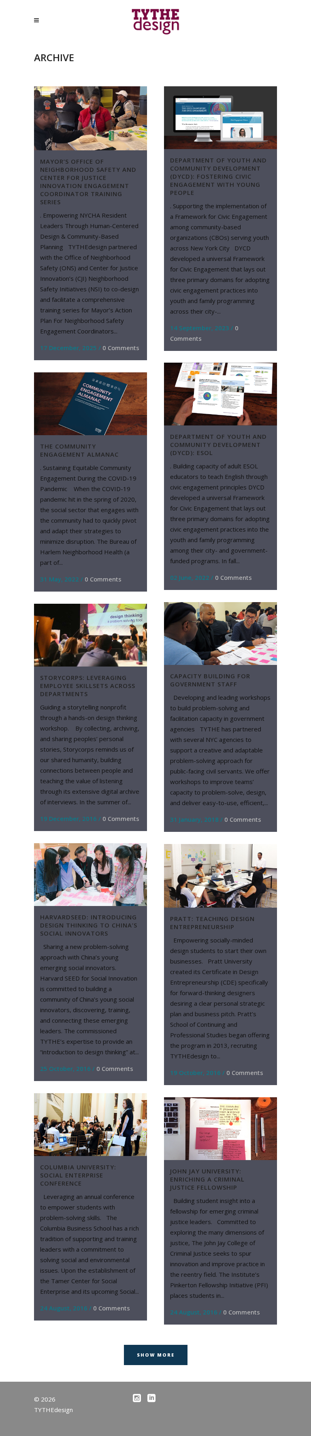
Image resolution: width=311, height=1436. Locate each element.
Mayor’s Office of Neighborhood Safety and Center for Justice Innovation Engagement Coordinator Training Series (88, 181)
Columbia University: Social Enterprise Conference (78, 1175)
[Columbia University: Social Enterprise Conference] (90, 1124)
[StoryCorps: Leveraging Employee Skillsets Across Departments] (90, 635)
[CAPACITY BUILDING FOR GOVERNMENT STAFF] (220, 633)
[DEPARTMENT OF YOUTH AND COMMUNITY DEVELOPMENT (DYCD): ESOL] (220, 394)
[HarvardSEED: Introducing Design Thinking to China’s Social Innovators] (90, 874)
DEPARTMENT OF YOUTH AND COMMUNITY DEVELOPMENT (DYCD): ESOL (218, 444)
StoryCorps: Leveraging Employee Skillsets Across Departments (87, 685)
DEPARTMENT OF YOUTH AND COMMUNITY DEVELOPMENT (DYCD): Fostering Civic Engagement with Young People (218, 176)
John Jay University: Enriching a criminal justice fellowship (207, 1179)
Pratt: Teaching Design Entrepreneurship (212, 923)
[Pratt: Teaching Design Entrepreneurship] (220, 876)
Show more (156, 1355)
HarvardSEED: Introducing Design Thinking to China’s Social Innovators (88, 925)
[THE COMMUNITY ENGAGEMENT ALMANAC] (90, 403)
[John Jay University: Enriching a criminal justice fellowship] (220, 1128)
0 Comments (120, 348)
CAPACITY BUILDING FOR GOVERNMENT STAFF (210, 680)
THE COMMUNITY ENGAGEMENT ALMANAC (79, 450)
